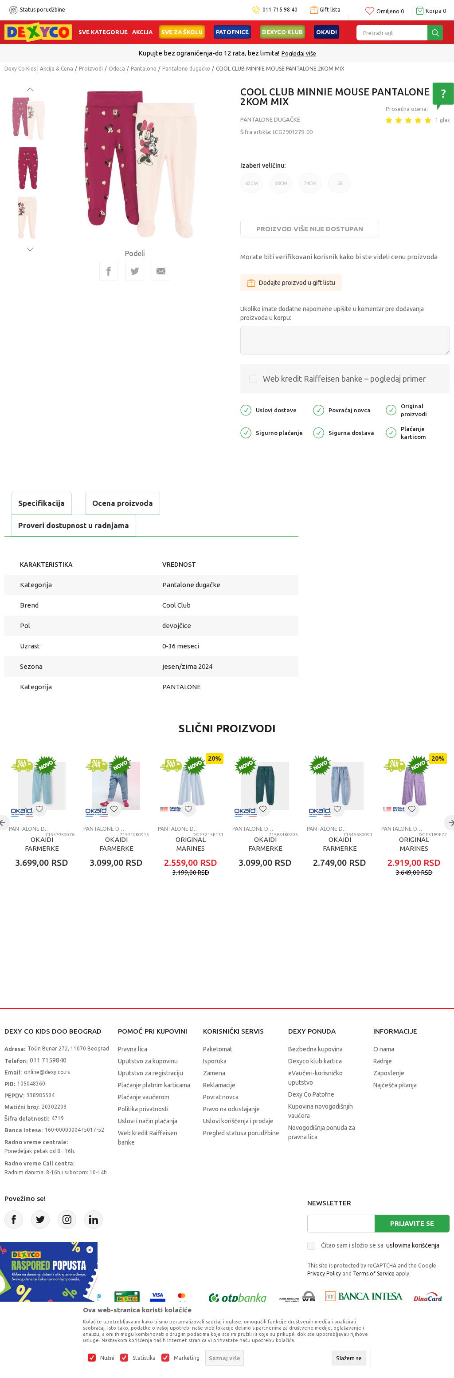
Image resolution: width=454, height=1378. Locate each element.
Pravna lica (132, 1049)
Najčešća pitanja (395, 1085)
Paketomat (217, 1049)
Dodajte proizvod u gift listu (297, 282)
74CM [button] (310, 187)
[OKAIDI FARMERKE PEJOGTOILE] (265, 786)
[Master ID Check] (186, 1298)
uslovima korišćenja (412, 1245)
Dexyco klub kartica (315, 1061)
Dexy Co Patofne (311, 1094)
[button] (39, 809)
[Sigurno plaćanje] (245, 432)
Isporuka (215, 1061)
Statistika (144, 1358)
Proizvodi (91, 68)
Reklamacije (219, 1085)
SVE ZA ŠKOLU (182, 32)
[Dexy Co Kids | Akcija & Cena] (38, 31)
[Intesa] (364, 1298)
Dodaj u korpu (55, 914)
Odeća (117, 68)
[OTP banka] (238, 1298)
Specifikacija (41, 503)
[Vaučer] (127, 1298)
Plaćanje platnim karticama (154, 1085)
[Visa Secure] (157, 1298)
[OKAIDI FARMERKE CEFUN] (116, 786)
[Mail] (161, 271)
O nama (383, 1049)
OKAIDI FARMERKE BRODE (42, 848)
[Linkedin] (93, 1219)
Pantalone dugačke (186, 68)
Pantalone (144, 68)
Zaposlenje (388, 1073)
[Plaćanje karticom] (391, 432)
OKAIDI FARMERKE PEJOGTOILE (265, 848)
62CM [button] (251, 187)
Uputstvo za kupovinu (148, 1061)
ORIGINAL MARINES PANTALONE (191, 848)
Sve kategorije (103, 32)
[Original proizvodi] (391, 409)
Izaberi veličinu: (263, 165)
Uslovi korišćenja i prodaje (238, 1121)
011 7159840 (48, 1060)
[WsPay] (297, 1298)
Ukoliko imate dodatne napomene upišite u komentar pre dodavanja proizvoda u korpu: (332, 313)
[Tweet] (135, 271)
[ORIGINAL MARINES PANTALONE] (191, 786)
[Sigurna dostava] (318, 432)
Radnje (382, 1061)
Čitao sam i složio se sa (380, 1245)
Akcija (142, 32)
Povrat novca (221, 1097)
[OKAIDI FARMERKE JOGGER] (340, 786)
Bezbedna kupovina (315, 1049)
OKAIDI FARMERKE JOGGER (340, 848)
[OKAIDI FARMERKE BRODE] (42, 786)
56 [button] (339, 187)
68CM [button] (280, 187)
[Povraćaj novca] (318, 409)
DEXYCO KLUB (282, 32)
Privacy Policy (324, 1273)
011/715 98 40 (259, 53)
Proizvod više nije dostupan (309, 229)
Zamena (214, 1073)
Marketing (187, 1358)
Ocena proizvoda (122, 503)
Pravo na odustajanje (231, 1109)
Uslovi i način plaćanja (147, 1121)
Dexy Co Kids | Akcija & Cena (38, 68)
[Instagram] (67, 1219)
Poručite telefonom (208, 53)
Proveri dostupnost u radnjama (73, 525)
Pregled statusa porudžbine (241, 1133)
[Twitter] (40, 1219)
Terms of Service (374, 1273)
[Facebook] (108, 271)
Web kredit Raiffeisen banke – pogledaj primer (344, 378)
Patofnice (232, 32)
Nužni (107, 1358)
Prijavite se (412, 1223)
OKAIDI (326, 32)
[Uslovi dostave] (245, 409)
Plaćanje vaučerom (143, 1097)
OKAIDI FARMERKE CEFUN (116, 848)
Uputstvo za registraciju (150, 1073)
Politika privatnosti (143, 1109)
